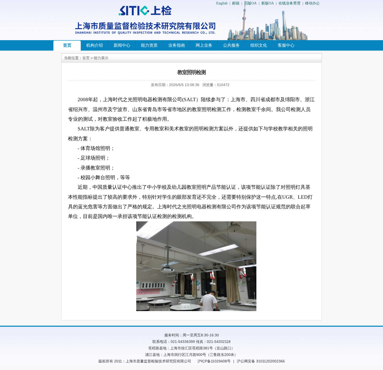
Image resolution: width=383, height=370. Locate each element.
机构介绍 (94, 45)
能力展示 (101, 58)
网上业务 (204, 45)
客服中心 (286, 45)
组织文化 (258, 45)
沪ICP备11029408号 (214, 361)
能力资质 (149, 45)
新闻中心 (122, 45)
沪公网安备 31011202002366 (261, 361)
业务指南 (176, 45)
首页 (67, 45)
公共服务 (231, 45)
